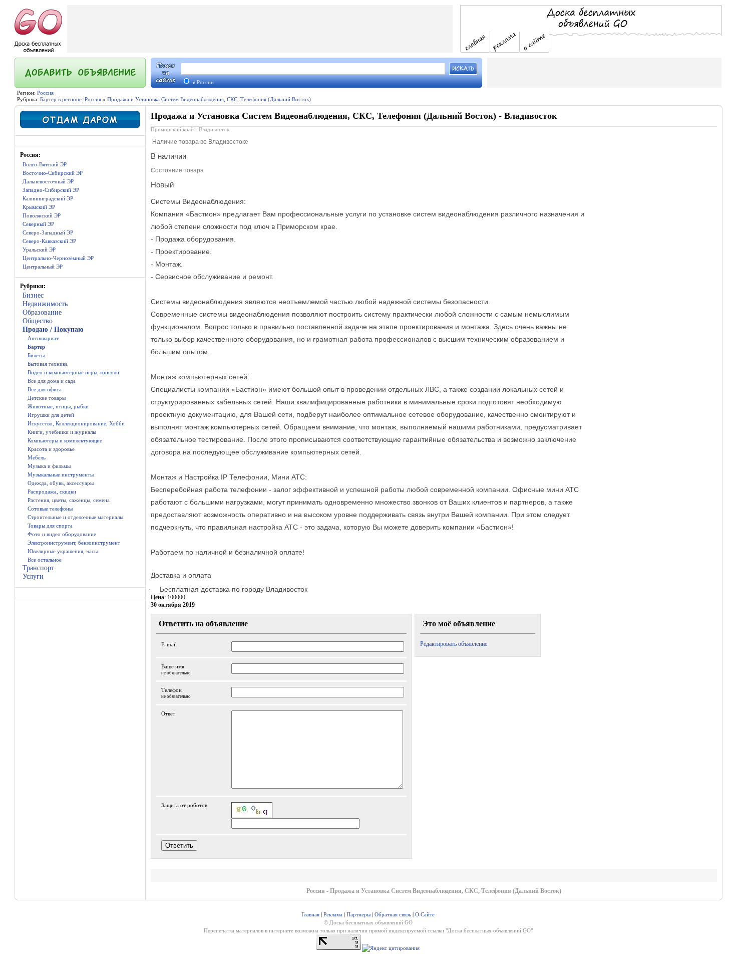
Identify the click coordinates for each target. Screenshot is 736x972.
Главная (310, 914)
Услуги (33, 576)
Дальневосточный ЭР (48, 181)
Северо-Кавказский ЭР (49, 241)
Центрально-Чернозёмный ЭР (58, 258)
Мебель (37, 457)
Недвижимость (45, 304)
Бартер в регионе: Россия (70, 99)
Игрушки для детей (51, 415)
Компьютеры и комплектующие (65, 440)
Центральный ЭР (43, 267)
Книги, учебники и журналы (62, 432)
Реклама (332, 914)
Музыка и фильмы (49, 466)
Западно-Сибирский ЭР (51, 190)
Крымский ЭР (39, 207)
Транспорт (38, 568)
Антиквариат (43, 338)
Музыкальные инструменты (61, 474)
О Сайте (425, 914)
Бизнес (33, 295)
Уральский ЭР (39, 250)
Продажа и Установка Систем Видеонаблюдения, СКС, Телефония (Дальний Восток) (209, 99)
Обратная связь (393, 914)
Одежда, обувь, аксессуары (61, 483)
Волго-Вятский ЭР (45, 164)
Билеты (36, 355)
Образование (42, 312)
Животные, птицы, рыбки (58, 406)
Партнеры (358, 914)
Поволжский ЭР (42, 215)
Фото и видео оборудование (62, 534)
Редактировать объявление (453, 643)
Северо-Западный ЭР (48, 232)
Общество (38, 321)
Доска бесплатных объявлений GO (489, 930)
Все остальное (45, 560)
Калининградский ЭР (48, 198)
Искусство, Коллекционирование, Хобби (76, 423)
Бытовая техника (48, 364)
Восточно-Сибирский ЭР (53, 173)
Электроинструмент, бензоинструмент (74, 543)
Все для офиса (45, 389)
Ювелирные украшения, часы (63, 551)
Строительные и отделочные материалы (75, 517)
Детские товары (47, 398)
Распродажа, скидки (52, 492)
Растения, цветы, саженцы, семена (69, 500)
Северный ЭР (38, 224)
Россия (45, 93)
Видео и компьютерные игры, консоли (73, 372)
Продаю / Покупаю (53, 329)
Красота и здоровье (51, 449)
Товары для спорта (50, 526)
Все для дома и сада (52, 381)
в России (202, 82)
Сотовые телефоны (50, 509)
